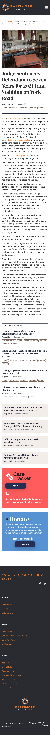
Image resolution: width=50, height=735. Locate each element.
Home (4, 21)
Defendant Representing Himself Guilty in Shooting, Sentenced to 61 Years (25, 409)
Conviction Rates (8, 640)
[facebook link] (40, 583)
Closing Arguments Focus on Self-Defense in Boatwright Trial (24, 372)
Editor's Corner (7, 613)
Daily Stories (13, 108)
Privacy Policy (7, 726)
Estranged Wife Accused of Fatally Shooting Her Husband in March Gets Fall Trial (24, 352)
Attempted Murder (9, 340)
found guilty (20, 155)
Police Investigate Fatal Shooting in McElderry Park (21, 441)
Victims (41, 108)
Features (5, 609)
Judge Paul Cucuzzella (18, 140)
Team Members (8, 671)
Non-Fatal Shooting (31, 340)
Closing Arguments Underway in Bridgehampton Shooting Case (18, 332)
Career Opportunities (10, 683)
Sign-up (16, 485)
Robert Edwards (15, 118)
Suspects (32, 108)
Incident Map (7, 644)
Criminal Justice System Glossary (15, 636)
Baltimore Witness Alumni (12, 675)
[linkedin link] (45, 583)
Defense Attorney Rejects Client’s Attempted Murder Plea (21, 456)
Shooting (43, 340)
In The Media (7, 667)
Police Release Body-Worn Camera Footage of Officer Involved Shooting (23, 425)
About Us (5, 663)
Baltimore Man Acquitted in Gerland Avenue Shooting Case (24, 389)
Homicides (23, 108)
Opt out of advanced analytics (13, 723)
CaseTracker (7, 632)
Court (10, 21)
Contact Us (6, 687)
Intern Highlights (8, 679)
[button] (46, 7)
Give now (25, 544)
